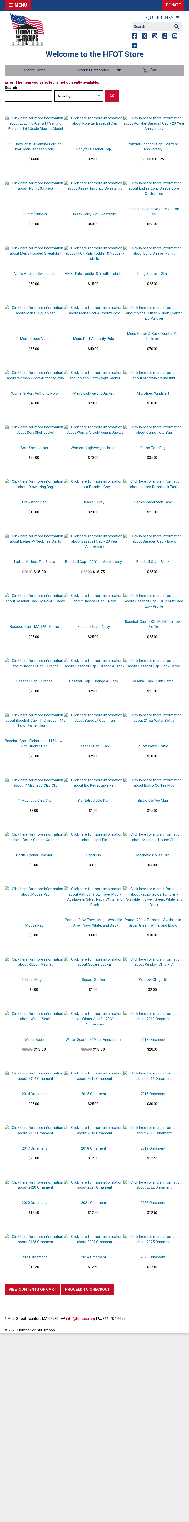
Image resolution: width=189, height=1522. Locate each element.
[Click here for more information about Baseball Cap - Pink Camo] (154, 663)
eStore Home (35, 70)
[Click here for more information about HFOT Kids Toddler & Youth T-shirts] (95, 253)
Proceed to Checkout (87, 1289)
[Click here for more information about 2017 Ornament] (35, 1130)
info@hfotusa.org (80, 1318)
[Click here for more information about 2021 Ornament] (95, 1185)
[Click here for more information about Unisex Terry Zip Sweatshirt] (95, 186)
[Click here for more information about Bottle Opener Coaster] (35, 837)
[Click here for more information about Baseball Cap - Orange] (35, 663)
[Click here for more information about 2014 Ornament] (35, 1076)
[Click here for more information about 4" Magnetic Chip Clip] (35, 783)
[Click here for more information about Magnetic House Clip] (154, 837)
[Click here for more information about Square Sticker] (95, 962)
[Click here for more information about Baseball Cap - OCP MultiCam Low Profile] (154, 601)
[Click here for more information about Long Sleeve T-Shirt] (154, 251)
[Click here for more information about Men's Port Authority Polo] (95, 310)
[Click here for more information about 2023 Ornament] (35, 1239)
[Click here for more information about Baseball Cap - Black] (154, 539)
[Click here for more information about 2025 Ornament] (154, 1239)
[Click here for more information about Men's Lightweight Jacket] (95, 375)
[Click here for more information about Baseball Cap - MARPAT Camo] (35, 598)
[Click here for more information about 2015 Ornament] (95, 1076)
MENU (20, 5)
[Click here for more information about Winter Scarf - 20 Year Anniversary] (95, 1019)
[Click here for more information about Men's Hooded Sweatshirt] (35, 251)
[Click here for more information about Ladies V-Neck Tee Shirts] (35, 539)
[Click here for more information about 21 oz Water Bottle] (154, 718)
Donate (173, 5)
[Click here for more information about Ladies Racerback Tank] (154, 484)
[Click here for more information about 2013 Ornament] (154, 1016)
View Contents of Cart (32, 1289)
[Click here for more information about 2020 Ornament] (35, 1185)
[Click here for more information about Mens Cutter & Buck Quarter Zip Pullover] (154, 313)
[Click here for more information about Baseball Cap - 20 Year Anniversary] (95, 541)
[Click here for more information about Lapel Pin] (95, 837)
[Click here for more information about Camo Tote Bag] (154, 430)
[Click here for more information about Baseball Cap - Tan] (95, 718)
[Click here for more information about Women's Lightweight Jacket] (95, 430)
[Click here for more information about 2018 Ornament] (95, 1130)
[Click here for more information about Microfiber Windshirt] (154, 375)
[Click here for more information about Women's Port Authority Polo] (35, 375)
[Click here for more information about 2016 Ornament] (154, 1076)
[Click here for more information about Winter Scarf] (35, 1016)
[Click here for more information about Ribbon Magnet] (35, 962)
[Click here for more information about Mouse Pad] (35, 891)
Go (112, 96)
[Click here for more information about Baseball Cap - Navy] (95, 598)
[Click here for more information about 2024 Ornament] (95, 1239)
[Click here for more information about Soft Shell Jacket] (35, 430)
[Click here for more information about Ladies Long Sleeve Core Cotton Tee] (154, 188)
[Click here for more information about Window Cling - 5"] (154, 962)
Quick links (159, 17)
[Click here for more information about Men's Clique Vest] (35, 310)
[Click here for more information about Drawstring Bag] (35, 484)
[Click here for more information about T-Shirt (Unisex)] (35, 186)
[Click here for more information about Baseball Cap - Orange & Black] (95, 663)
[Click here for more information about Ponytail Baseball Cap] (95, 121)
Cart (153, 70)
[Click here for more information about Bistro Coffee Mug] (154, 783)
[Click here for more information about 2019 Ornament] (154, 1130)
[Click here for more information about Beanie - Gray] (95, 484)
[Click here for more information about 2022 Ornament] (154, 1185)
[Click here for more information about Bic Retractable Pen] (95, 783)
